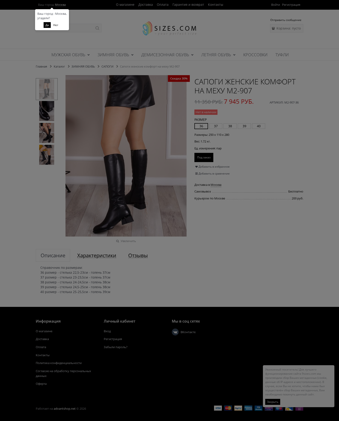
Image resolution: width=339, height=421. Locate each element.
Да (47, 25)
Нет (55, 25)
